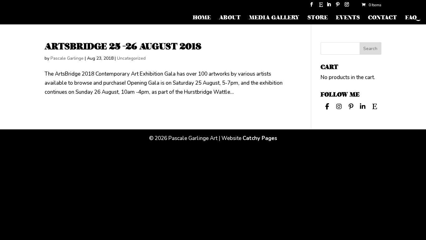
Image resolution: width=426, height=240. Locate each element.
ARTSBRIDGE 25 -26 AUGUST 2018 (123, 46)
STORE (317, 18)
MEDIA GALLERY (274, 18)
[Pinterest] (338, 6)
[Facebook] (327, 106)
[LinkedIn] (329, 6)
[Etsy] (320, 6)
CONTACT (382, 18)
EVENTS (348, 18)
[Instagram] (347, 6)
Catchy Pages (260, 138)
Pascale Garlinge (67, 58)
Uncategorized (131, 58)
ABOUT (230, 18)
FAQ (411, 18)
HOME (202, 18)
